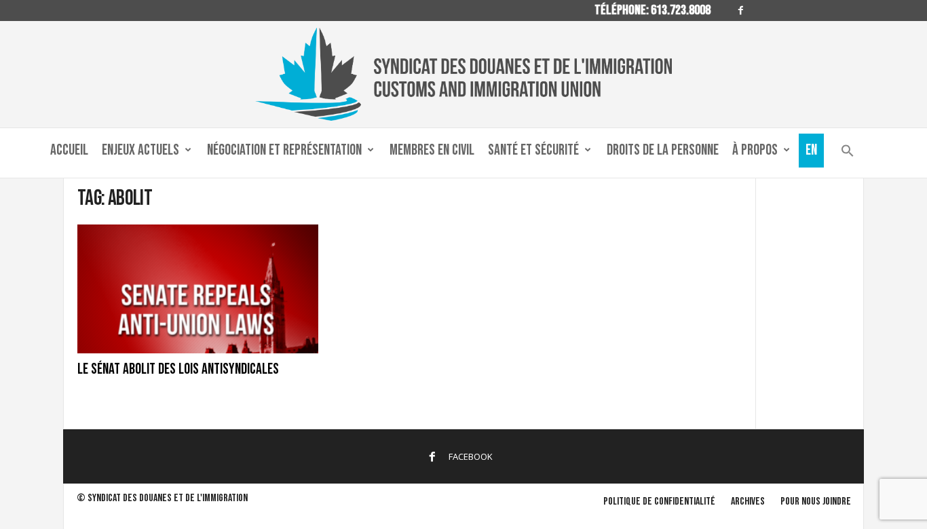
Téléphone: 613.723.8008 (652, 10)
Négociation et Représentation (284, 150)
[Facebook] (740, 10)
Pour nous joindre (815, 501)
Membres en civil (432, 150)
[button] (847, 153)
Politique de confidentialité (659, 501)
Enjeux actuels (140, 150)
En (811, 150)
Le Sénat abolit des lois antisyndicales (178, 369)
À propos (755, 150)
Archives (748, 501)
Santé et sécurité (533, 150)
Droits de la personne (663, 150)
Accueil (69, 150)
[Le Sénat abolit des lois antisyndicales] (197, 288)
